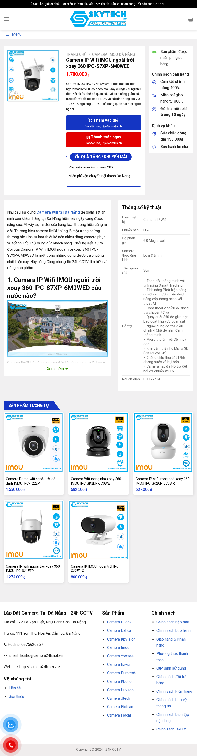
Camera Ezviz (118, 664)
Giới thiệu (16, 696)
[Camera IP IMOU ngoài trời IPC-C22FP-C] (98, 530)
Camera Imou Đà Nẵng (113, 54)
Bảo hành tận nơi (152, 4)
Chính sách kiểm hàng (174, 691)
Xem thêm (55, 368)
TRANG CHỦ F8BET (26, 708)
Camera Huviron (120, 690)
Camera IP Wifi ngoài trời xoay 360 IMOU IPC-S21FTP (33, 568)
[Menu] (6, 19)
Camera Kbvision (121, 639)
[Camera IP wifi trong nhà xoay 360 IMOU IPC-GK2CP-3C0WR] (163, 442)
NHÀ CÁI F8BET (51, 708)
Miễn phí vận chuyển (79, 4)
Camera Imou (118, 647)
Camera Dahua (119, 630)
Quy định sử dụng (171, 668)
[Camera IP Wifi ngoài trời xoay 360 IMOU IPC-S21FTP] (34, 530)
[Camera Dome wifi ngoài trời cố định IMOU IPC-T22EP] (34, 442)
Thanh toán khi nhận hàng (117, 4)
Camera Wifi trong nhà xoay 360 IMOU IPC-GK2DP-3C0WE (96, 481)
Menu (16, 34)
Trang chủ (76, 54)
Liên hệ (15, 688)
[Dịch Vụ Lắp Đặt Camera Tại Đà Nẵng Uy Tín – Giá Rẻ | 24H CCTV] (99, 19)
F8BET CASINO (72, 708)
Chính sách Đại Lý (171, 729)
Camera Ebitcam (120, 707)
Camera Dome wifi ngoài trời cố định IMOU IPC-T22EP (30, 481)
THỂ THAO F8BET (61, 714)
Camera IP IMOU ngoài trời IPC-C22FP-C (95, 568)
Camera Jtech (118, 698)
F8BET (8, 708)
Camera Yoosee (120, 656)
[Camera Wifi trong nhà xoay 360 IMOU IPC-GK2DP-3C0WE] (98, 442)
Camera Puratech (121, 673)
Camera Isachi (119, 715)
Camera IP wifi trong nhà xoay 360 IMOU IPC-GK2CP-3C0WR (163, 481)
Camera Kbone (119, 681)
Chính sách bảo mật (172, 622)
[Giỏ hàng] (190, 19)
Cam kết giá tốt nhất (46, 4)
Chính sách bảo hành (173, 630)
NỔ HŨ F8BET (38, 714)
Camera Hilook (119, 622)
